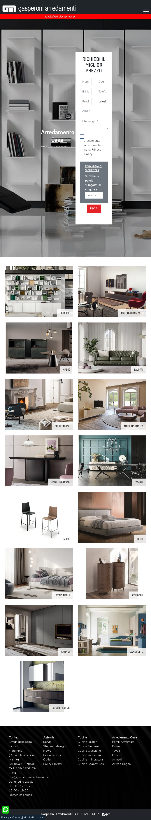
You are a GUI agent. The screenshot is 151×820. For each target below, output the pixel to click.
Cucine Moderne (88, 746)
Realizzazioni (52, 755)
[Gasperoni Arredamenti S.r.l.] (39, 9)
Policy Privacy (52, 764)
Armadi (117, 760)
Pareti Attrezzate (123, 742)
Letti (115, 755)
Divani (116, 746)
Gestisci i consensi (34, 817)
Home (44, 146)
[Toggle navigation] (146, 9)
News (47, 751)
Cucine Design (87, 742)
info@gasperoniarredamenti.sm (29, 777)
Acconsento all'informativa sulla (93, 147)
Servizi (47, 742)
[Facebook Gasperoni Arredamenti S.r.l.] (104, 814)
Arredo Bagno (121, 764)
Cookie (16, 817)
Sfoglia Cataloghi (54, 746)
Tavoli (116, 751)
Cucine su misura (89, 755)
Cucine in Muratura (90, 760)
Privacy (5, 817)
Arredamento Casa (62, 146)
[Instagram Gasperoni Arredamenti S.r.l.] (108, 814)
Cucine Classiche (89, 751)
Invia (93, 208)
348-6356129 (26, 768)
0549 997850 (24, 764)
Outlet (47, 760)
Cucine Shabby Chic (91, 764)
